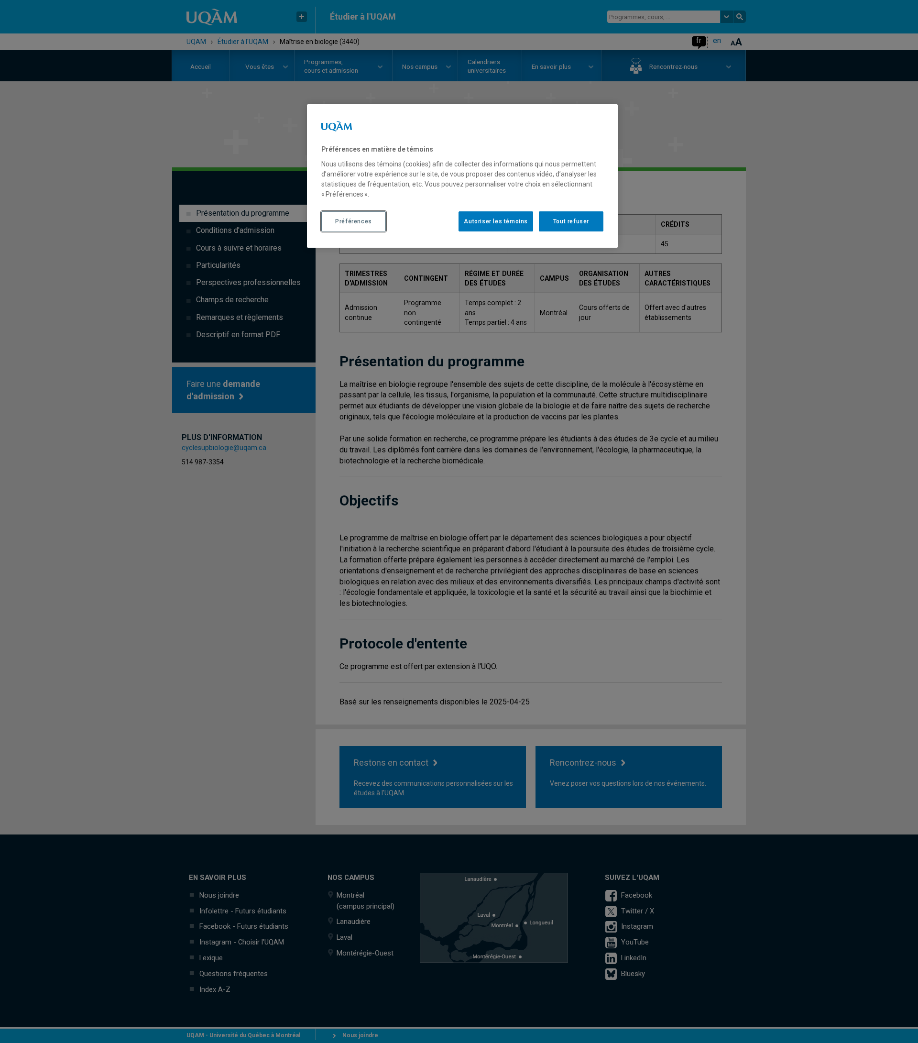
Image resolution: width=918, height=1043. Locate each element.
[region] (462, 176)
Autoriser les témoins (496, 221)
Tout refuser (571, 221)
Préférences (353, 221)
